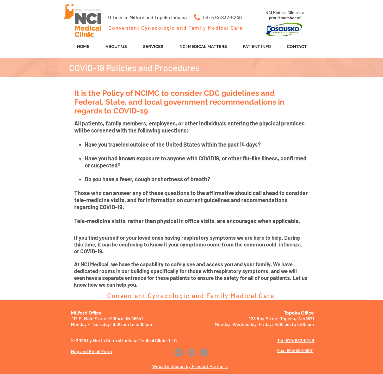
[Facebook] (204, 352)
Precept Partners (210, 366)
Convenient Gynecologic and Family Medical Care (175, 28)
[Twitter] (179, 352)
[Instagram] (191, 352)
